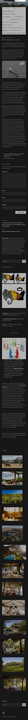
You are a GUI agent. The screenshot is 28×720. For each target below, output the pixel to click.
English (17, 0)
